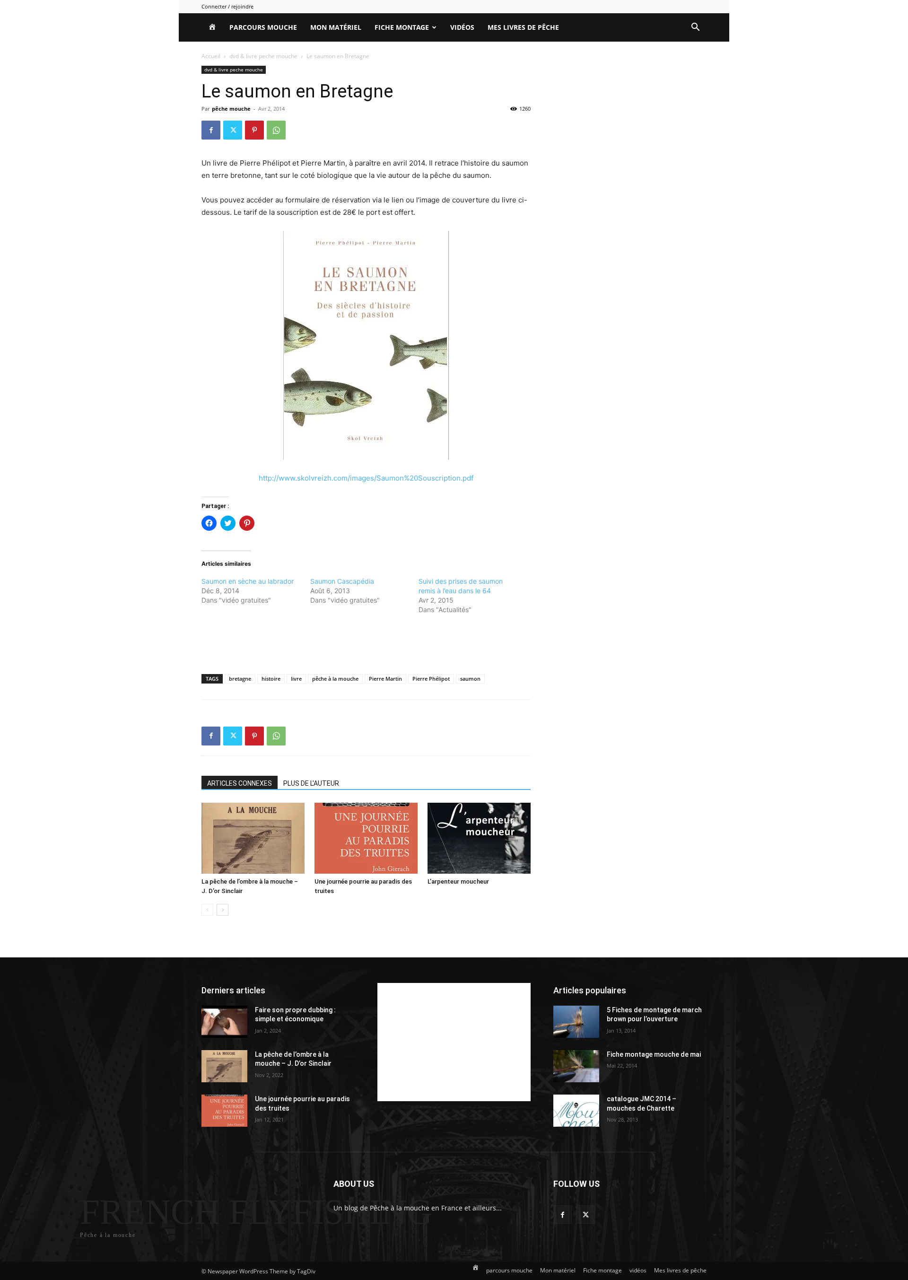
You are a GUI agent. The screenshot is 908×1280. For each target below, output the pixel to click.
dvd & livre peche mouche (263, 56)
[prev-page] (207, 910)
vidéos (462, 27)
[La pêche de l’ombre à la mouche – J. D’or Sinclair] (253, 838)
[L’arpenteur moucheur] (479, 838)
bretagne (240, 678)
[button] (695, 28)
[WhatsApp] (276, 130)
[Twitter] (232, 130)
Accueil (210, 56)
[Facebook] (210, 130)
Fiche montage (402, 27)
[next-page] (222, 910)
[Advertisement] (366, 642)
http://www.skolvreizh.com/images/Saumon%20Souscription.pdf (366, 477)
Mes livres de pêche (523, 27)
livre (296, 678)
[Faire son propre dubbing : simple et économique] (224, 1022)
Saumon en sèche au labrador (247, 581)
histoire (271, 678)
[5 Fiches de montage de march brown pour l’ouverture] (576, 1022)
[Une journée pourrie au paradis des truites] (366, 838)
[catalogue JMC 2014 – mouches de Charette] (576, 1111)
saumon (470, 678)
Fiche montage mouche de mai (654, 1054)
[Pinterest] (254, 130)
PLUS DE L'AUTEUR (311, 783)
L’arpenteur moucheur (458, 881)
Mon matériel (335, 27)
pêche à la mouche (335, 678)
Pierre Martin (385, 678)
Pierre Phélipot (431, 678)
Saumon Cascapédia (342, 581)
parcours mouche (263, 27)
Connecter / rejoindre (227, 6)
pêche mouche (231, 108)
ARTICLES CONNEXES (239, 783)
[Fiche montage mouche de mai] (576, 1066)
